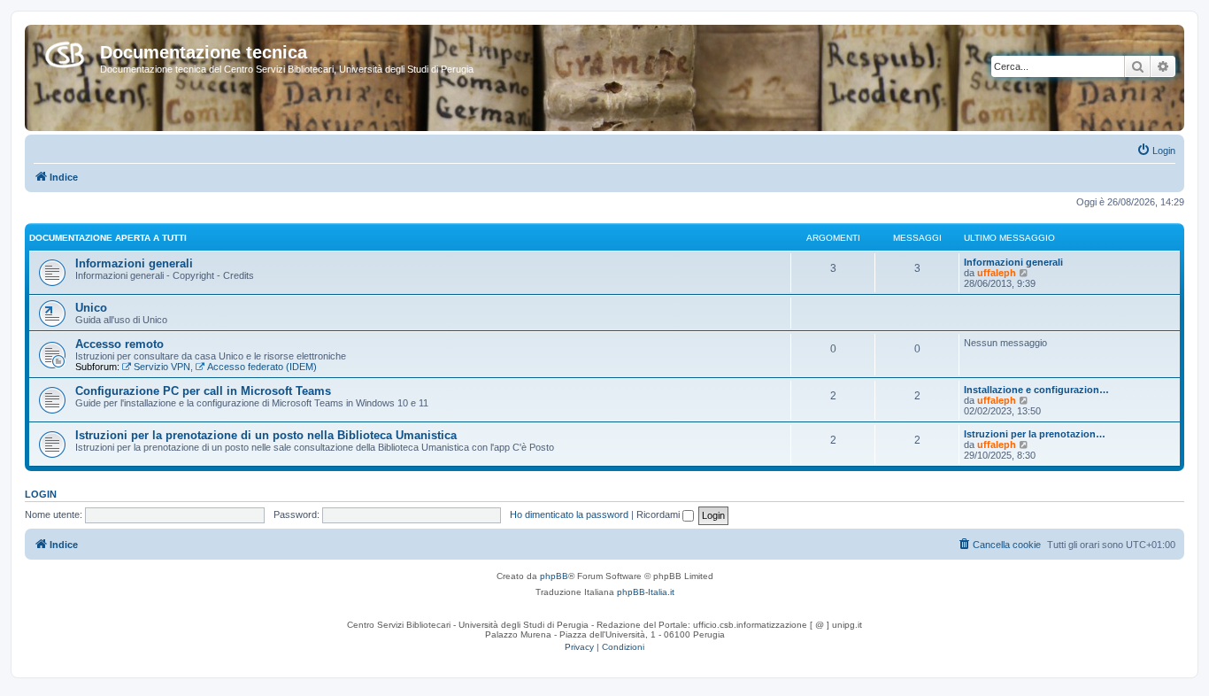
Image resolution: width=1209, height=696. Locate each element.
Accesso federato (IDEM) (262, 366)
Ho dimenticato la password (569, 514)
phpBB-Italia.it (645, 592)
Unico (91, 307)
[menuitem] (1155, 150)
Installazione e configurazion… (1036, 389)
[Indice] (64, 51)
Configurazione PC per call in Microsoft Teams (203, 391)
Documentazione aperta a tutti (108, 238)
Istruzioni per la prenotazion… (1034, 434)
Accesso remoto (119, 344)
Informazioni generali (134, 263)
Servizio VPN (162, 366)
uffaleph (996, 272)
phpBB (554, 576)
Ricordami (659, 514)
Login (41, 494)
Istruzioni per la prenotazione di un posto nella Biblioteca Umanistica (266, 435)
